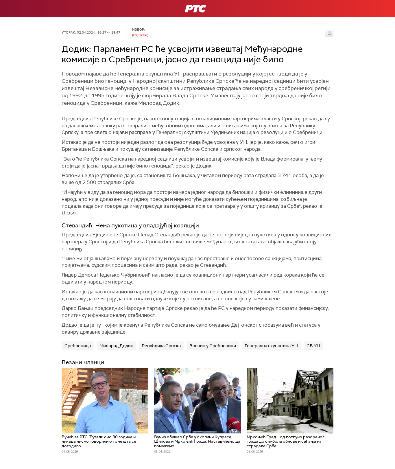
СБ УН (313, 346)
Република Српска (161, 346)
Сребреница (77, 346)
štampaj (329, 33)
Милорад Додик (116, 346)
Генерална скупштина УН (271, 346)
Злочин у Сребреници (212, 346)
